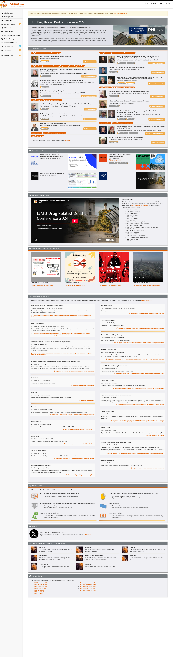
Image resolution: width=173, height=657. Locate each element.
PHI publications (8, 46)
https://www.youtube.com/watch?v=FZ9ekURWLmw (79, 444)
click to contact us (146, 300)
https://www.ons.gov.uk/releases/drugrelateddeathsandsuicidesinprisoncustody (71, 415)
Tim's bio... (131, 119)
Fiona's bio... (45, 87)
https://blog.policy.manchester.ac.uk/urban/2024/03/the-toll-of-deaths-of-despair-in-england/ (138, 343)
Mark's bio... (45, 61)
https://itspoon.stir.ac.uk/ (87, 400)
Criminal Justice (8, 31)
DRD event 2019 (39, 592)
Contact (168, 3)
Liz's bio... (121, 83)
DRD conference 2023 (40, 585)
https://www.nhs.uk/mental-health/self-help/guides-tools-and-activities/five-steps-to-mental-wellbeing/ (135, 359)
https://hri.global (115, 160)
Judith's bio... (113, 142)
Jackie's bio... (130, 83)
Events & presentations (10, 42)
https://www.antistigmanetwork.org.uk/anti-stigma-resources (147, 313)
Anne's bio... (45, 118)
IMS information (8, 13)
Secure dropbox (8, 50)
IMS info (153, 3)
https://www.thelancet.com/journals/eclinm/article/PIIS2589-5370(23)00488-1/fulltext (140, 404)
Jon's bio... (45, 109)
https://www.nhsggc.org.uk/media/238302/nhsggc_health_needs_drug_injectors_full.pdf (139, 388)
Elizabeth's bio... (123, 133)
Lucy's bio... (113, 163)
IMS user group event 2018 (88, 586)
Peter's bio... (122, 63)
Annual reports (7, 20)
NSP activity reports (9, 24)
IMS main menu (8, 55)
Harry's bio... (113, 72)
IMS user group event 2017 (88, 588)
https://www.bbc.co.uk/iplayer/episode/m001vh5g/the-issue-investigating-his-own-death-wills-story (136, 453)
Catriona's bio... (46, 76)
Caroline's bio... (46, 96)
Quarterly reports (8, 17)
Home (146, 3)
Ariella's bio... (133, 133)
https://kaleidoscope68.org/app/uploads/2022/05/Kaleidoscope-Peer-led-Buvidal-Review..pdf (138, 421)
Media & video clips (9, 39)
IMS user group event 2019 (88, 585)
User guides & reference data (11, 35)
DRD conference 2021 (40, 588)
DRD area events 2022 (40, 586)
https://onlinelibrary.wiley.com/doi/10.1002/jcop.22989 (79, 429)
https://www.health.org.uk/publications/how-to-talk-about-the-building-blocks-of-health (139, 373)
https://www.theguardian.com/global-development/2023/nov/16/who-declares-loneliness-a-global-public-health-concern (61, 316)
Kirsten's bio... (114, 96)
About (160, 3)
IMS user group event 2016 (88, 590)
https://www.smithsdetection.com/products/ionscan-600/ (148, 468)
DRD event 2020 (39, 590)
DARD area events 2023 (41, 583)
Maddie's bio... (123, 163)
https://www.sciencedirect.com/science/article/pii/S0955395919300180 (74, 458)
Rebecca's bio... (114, 106)
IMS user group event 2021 (88, 583)
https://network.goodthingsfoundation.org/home (80, 475)
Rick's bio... (45, 128)
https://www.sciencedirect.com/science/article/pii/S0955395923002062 (74, 371)
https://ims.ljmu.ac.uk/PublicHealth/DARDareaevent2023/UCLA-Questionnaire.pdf (141, 328)
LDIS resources (8, 28)
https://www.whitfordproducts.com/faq (83, 385)
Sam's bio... (122, 119)
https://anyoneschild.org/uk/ (156, 435)
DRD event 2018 (39, 594)
